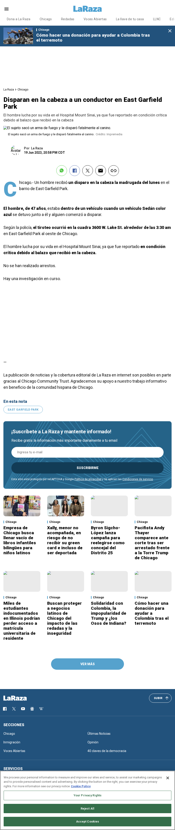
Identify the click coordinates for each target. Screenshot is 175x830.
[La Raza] (87, 9)
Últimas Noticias (99, 733)
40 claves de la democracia (107, 751)
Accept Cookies (87, 821)
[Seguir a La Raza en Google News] (32, 708)
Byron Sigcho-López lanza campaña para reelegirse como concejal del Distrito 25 (108, 540)
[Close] (168, 778)
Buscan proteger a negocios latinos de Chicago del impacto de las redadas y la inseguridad (64, 618)
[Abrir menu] (6, 9)
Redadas (68, 19)
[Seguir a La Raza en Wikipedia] (41, 708)
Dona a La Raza (19, 19)
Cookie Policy (81, 786)
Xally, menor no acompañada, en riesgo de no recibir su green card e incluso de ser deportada (64, 540)
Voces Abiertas (95, 19)
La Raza (8, 89)
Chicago (46, 19)
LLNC (157, 19)
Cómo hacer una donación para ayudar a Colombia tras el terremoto (93, 38)
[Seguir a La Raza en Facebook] (4, 708)
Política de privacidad (88, 479)
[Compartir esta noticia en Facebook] (74, 170)
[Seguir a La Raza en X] (13, 708)
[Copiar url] (113, 170)
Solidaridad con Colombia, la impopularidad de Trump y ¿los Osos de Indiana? (108, 613)
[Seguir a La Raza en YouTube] (23, 708)
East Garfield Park (23, 409)
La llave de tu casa (130, 19)
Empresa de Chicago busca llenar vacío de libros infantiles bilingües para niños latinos (19, 540)
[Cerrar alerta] (170, 31)
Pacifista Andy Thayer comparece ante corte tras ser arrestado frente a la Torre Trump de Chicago (152, 542)
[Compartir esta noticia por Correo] (100, 170)
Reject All (87, 808)
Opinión (93, 742)
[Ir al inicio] (21, 698)
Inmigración (11, 742)
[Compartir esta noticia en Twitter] (87, 170)
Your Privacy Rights (87, 795)
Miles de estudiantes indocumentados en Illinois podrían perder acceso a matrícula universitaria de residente (21, 621)
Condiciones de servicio (137, 479)
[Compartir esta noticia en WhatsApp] (61, 170)
